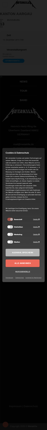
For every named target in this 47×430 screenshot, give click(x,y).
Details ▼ (36, 219)
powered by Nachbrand (33, 278)
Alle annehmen (22, 263)
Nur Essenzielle (22, 272)
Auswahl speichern (22, 252)
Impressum (9, 278)
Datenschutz (19, 278)
